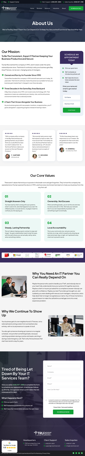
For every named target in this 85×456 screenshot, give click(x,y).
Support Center (14, 2)
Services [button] (47, 8)
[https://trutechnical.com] (9, 8)
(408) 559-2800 (50, 443)
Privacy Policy (57, 407)
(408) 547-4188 (70, 443)
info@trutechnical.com (72, 446)
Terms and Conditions (67, 407)
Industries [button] (56, 8)
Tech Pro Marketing (36, 453)
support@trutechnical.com (52, 446)
